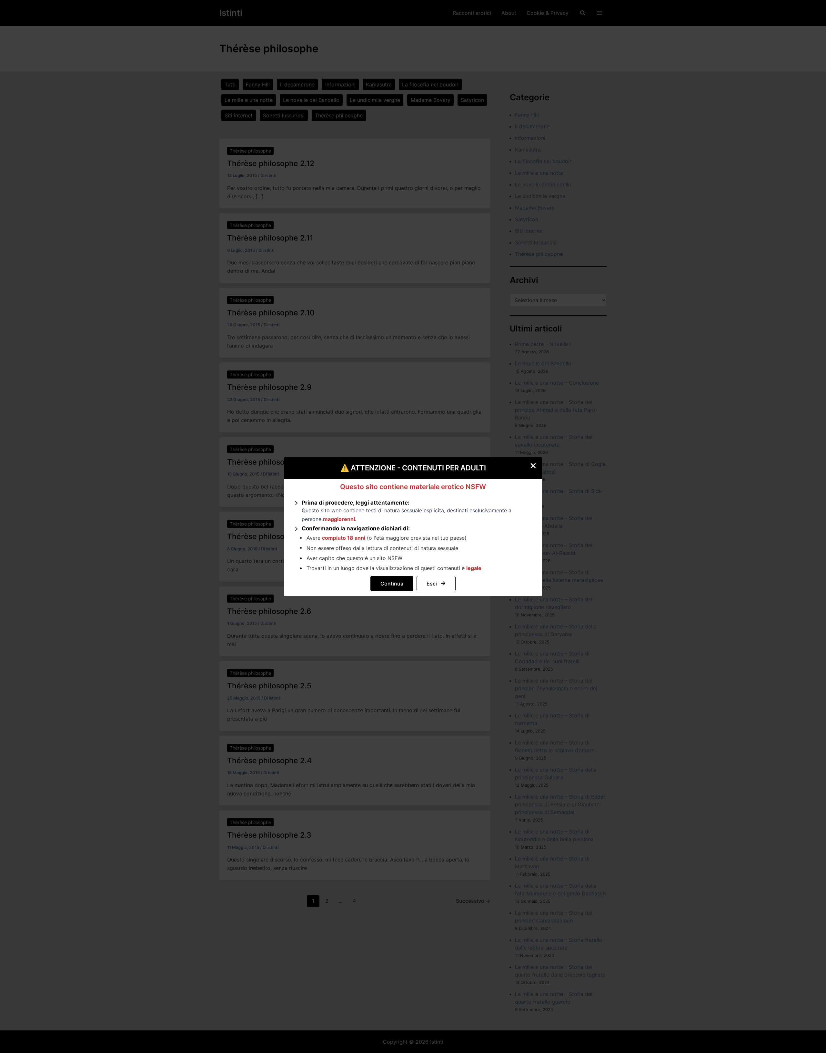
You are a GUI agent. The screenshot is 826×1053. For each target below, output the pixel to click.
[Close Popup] (535, 463)
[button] (391, 583)
